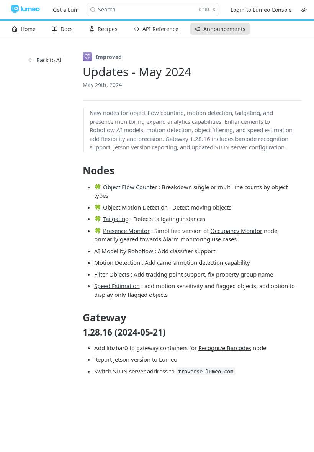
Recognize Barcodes (224, 348)
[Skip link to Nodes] (77, 170)
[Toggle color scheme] (304, 9)
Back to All (49, 60)
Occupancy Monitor (236, 230)
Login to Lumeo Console (261, 9)
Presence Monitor (126, 230)
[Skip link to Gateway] (77, 318)
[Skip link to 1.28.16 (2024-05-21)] (77, 332)
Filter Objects (111, 274)
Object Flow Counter (130, 187)
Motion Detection (117, 262)
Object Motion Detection (135, 207)
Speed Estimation (117, 286)
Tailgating (116, 219)
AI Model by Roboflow (123, 251)
